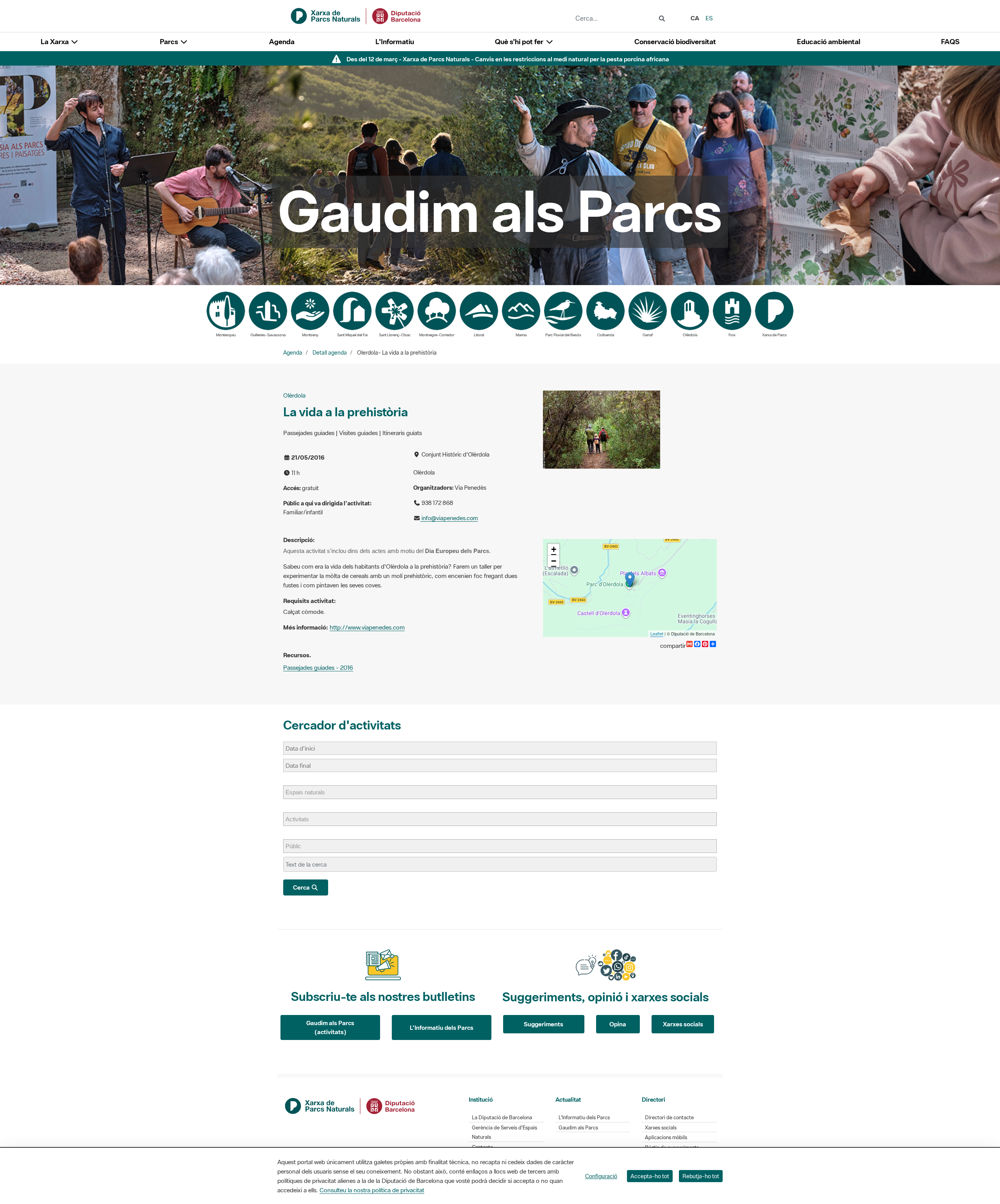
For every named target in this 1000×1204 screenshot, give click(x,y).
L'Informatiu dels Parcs (441, 1027)
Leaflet (656, 633)
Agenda (282, 41)
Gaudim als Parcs (578, 1127)
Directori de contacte (669, 1117)
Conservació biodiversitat (675, 41)
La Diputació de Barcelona (502, 1117)
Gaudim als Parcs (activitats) (330, 1027)
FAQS (950, 41)
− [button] (553, 561)
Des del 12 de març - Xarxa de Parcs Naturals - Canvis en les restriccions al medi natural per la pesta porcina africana (507, 59)
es (709, 18)
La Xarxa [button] (55, 41)
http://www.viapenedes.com (367, 627)
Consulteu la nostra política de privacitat (372, 1190)
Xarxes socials (683, 1024)
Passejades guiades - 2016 (318, 667)
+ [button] (553, 549)
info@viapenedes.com (449, 518)
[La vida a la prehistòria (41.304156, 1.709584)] (630, 580)
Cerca (302, 887)
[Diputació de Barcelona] (350, 1105)
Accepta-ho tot (649, 1176)
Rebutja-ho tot (700, 1176)
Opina (617, 1024)
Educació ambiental (828, 41)
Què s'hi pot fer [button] (520, 41)
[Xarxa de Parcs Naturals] (356, 15)
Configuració (601, 1176)
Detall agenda (329, 352)
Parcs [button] (170, 41)
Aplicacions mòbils (666, 1137)
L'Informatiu (394, 41)
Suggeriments (543, 1024)
